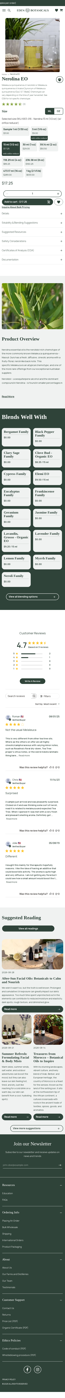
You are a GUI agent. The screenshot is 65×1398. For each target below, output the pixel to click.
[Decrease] (6, 193)
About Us (7, 1267)
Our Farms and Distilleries (15, 1274)
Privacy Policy (9, 1379)
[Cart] (61, 10)
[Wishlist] (56, 10)
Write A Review (32, 681)
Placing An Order (11, 1220)
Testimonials (8, 1287)
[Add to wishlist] (58, 202)
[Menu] (3, 10)
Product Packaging (12, 1246)
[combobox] (47, 704)
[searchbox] (18, 695)
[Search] (9, 10)
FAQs (5, 1199)
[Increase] (57, 193)
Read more (24, 755)
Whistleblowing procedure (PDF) (19, 1355)
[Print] (59, 79)
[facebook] (27, 1369)
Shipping (6, 1233)
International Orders (12, 1240)
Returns (6, 1314)
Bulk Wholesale (10, 1227)
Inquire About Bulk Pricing (16, 207)
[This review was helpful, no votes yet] (51, 767)
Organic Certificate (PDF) (15, 1327)
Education (7, 1193)
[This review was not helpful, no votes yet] (56, 767)
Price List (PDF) (10, 1321)
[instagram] (37, 1369)
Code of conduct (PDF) (14, 1348)
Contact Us (8, 1308)
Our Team (7, 1280)
